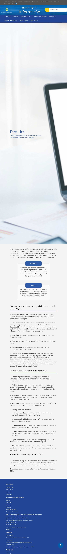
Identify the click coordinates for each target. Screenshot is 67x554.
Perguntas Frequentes (12, 511)
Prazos (8, 500)
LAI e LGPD (9, 494)
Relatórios (52, 16)
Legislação (9, 492)
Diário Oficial (27, 1)
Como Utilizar (9, 535)
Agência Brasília (35, 1)
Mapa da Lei (9, 489)
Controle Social (10, 544)
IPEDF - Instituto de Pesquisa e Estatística (17, 518)
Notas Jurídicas (24, 20)
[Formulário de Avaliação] (60, 545)
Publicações (9, 553)
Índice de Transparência (10, 20)
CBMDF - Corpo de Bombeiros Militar (16, 527)
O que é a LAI (9, 487)
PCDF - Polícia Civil (11, 522)
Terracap (8, 529)
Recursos (8, 505)
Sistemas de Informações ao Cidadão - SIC (17, 537)
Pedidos (8, 507)
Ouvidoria (14, 1)
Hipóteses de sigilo (11, 509)
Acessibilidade (7, 3)
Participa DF (20, 1)
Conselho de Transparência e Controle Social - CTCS (20, 547)
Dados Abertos (56, 1)
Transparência (7, 1)
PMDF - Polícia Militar (11, 524)
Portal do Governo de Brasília (46, 1)
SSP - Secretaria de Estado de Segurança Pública (19, 520)
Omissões (8, 502)
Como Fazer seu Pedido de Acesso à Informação (19, 542)
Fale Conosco (34, 20)
